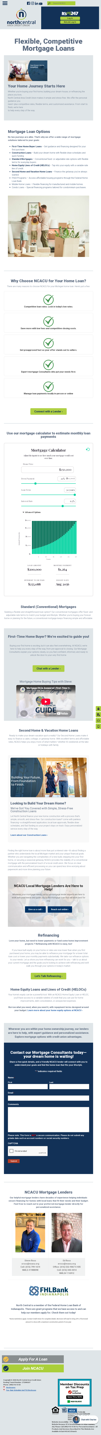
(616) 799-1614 (32, 1267)
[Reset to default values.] (88, 449)
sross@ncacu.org (30, 1263)
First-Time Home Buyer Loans (27, 146)
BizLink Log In (70, 22)
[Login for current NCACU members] (70, 13)
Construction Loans (21, 153)
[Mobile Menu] (4, 3)
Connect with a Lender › (48, 411)
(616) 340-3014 (69, 1270)
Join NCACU (32, 1368)
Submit (14, 1161)
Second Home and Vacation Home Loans (32, 171)
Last (51, 1082)
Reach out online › (60, 909)
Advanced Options (33, 512)
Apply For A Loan (33, 1359)
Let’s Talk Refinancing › (48, 976)
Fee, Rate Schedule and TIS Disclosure (21, 1390)
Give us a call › (35, 909)
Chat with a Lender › (48, 668)
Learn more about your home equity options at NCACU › (55, 1010)
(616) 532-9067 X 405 (70, 1267)
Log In (70, 18)
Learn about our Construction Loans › (29, 835)
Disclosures (10, 1387)
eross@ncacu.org (67, 1263)
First (10, 1082)
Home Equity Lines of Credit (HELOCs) (31, 165)
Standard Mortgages (22, 159)
